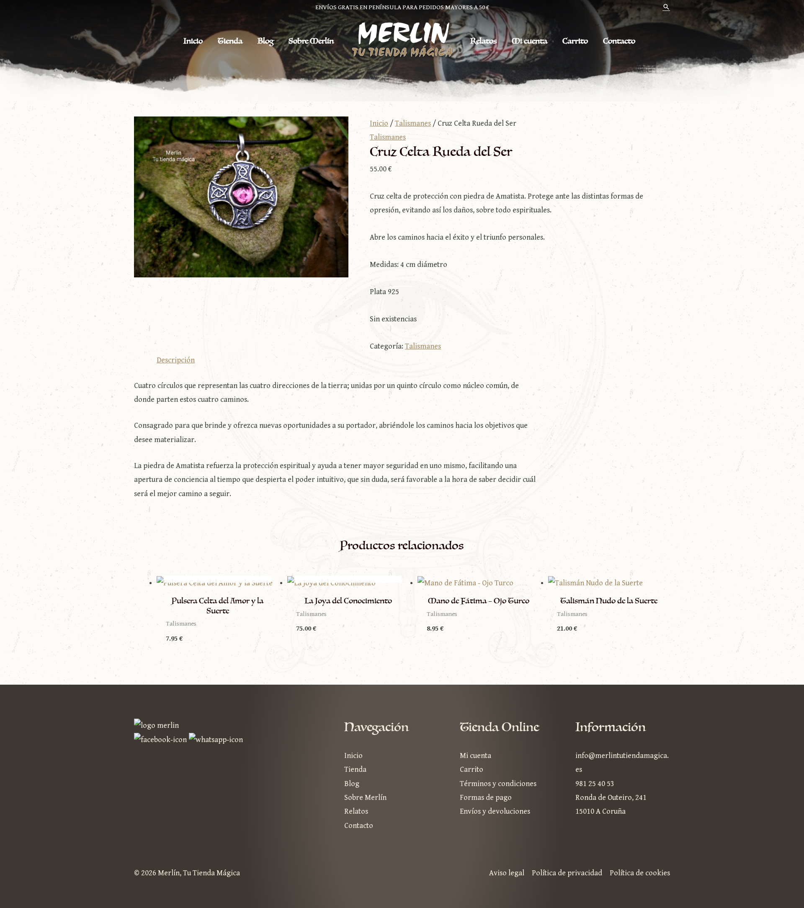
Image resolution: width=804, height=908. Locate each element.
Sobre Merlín (311, 41)
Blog (265, 41)
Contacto (619, 41)
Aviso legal (506, 873)
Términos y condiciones (498, 783)
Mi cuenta (529, 41)
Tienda (230, 41)
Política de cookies (640, 873)
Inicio (193, 41)
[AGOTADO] (218, 583)
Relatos (483, 41)
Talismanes (413, 123)
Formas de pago (486, 797)
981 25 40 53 (594, 783)
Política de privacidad (567, 873)
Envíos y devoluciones (495, 811)
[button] (666, 7)
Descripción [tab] (176, 360)
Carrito (575, 41)
